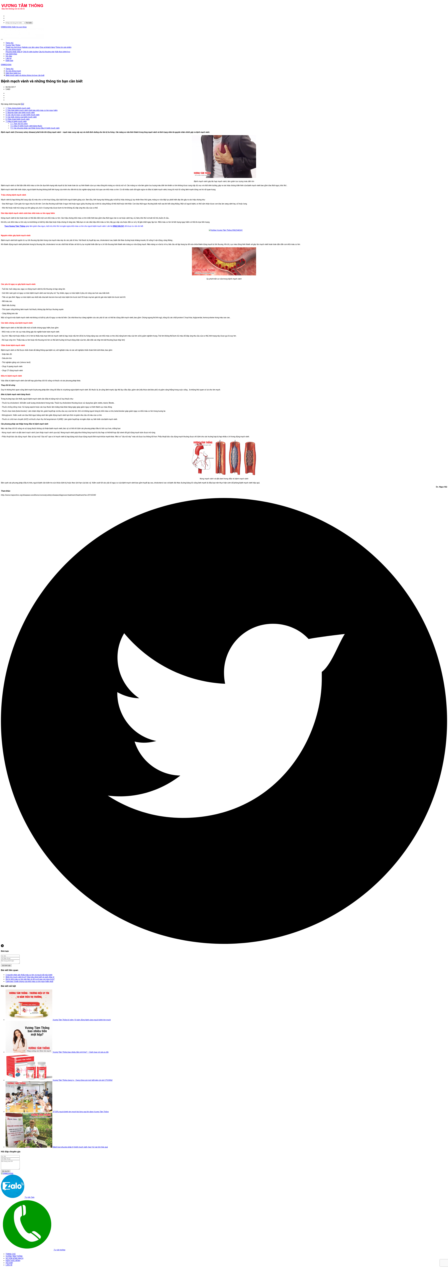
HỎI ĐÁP (9, 1263)
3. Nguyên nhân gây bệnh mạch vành (20, 112)
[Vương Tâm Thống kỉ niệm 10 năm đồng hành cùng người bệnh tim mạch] (29, 1020)
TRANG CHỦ (11, 1254)
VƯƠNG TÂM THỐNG (14, 1256)
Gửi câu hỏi (5, 1171)
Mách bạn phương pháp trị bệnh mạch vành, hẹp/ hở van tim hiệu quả (80, 1147)
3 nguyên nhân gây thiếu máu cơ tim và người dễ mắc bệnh (29, 975)
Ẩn (22, 104)
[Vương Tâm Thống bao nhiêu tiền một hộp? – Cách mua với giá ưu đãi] (29, 1052)
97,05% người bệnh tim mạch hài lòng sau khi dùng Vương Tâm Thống (81, 1112)
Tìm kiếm (29, 23)
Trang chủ (9, 43)
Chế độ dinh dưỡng (30, 52)
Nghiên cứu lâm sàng (30, 47)
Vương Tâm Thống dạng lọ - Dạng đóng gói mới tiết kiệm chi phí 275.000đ (82, 1080)
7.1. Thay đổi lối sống (19, 124)
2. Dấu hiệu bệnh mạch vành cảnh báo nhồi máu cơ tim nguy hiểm (32, 110)
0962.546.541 (118, 226)
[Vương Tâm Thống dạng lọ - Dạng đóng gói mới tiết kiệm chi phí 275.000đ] (29, 1080)
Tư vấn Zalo (29, 1197)
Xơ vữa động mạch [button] (13, 49)
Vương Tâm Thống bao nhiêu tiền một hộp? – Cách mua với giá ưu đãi (80, 1052)
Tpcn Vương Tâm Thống (14, 226)
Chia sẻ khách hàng (47, 47)
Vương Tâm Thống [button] (13, 45)
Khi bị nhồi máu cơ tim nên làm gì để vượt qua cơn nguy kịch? (30, 979)
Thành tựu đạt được (14, 47)
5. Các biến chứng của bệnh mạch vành (21, 117)
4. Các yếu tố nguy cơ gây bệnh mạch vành (22, 115)
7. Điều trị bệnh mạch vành (16, 121)
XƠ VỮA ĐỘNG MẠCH (14, 1258)
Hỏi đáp (9, 56)
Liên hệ (8, 58)
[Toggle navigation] (2, 39)
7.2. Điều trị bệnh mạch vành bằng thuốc (26, 126)
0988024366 (6, 27)
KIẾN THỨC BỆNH (13, 1260)
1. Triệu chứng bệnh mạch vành (18, 108)
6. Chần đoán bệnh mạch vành (18, 119)
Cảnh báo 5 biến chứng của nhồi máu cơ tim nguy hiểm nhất (29, 981)
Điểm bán (9, 60)
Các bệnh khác (11, 54)
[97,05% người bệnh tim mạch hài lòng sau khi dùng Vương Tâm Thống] (29, 1112)
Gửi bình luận (6, 965)
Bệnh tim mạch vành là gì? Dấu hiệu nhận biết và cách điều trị (30, 977)
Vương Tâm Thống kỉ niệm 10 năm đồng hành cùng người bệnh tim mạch (82, 1020)
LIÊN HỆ (9, 1265)
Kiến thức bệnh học (62, 52)
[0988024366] (7, 1173)
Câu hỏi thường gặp (46, 52)
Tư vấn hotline (59, 1250)
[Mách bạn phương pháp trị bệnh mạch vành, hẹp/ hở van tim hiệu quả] (29, 1147)
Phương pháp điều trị (14, 52)
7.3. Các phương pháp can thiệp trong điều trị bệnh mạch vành (35, 128)
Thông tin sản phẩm (63, 47)
